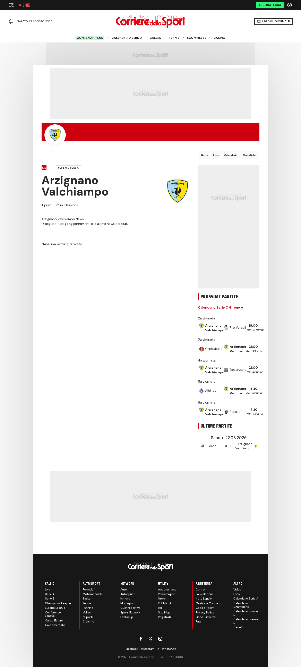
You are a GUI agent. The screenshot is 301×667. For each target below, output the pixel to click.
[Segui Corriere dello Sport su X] (150, 638)
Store (162, 598)
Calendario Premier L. (246, 621)
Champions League (58, 603)
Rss (160, 608)
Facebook (131, 649)
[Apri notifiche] (10, 21)
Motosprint (128, 603)
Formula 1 (89, 589)
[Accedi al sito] (290, 5)
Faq (198, 621)
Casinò (219, 38)
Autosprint (127, 594)
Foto (236, 594)
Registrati (164, 617)
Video (237, 589)
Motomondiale (93, 594)
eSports (88, 617)
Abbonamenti (167, 589)
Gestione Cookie (207, 603)
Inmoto (125, 598)
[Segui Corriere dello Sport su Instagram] (160, 638)
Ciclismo (88, 621)
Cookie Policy (205, 608)
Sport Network (130, 612)
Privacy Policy (205, 612)
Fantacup (126, 617)
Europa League (55, 608)
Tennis (174, 38)
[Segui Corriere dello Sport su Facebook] (140, 638)
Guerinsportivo (130, 608)
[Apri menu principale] (11, 5)
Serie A (49, 594)
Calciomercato (55, 625)
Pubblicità (164, 603)
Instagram (148, 649)
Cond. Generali (206, 617)
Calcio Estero (54, 620)
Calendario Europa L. (245, 613)
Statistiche (249, 155)
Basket (87, 598)
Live (26, 5)
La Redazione (205, 594)
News (204, 155)
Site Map (164, 612)
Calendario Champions (241, 605)
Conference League (53, 614)
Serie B (49, 598)
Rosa (216, 155)
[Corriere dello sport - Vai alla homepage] (150, 21)
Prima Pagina (166, 594)
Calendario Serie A (127, 38)
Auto (123, 589)
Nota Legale (204, 598)
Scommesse (196, 38)
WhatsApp (169, 649)
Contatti (201, 589)
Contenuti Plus (90, 38)
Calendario (231, 155)
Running (88, 608)
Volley (87, 612)
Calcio (155, 38)
